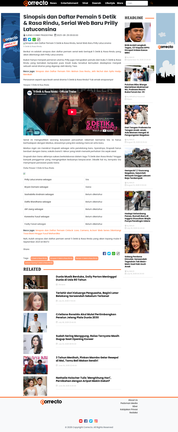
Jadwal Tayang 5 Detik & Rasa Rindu (39, 263)
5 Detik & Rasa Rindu (39, 258)
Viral (85, 3)
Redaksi (134, 413)
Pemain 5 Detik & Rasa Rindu (87, 258)
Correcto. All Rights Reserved (98, 427)
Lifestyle (110, 3)
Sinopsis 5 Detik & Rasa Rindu (61, 258)
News (53, 3)
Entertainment (69, 3)
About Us (133, 400)
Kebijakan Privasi (129, 409)
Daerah (96, 3)
